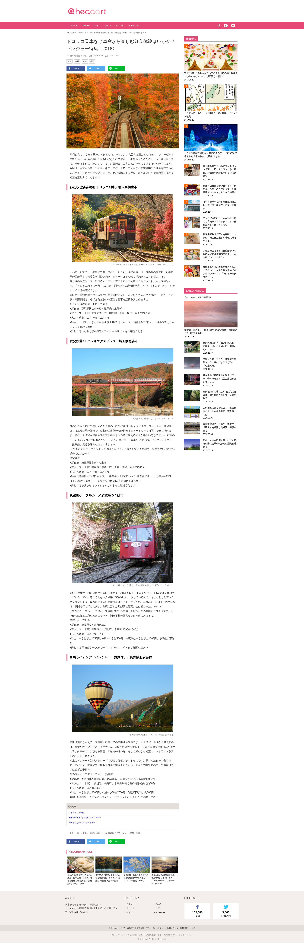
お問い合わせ (172, 928)
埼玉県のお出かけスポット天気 (82, 823)
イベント (120, 25)
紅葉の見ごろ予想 (76, 813)
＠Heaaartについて (117, 928)
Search (218, 25)
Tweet (97, 68)
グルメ (108, 25)
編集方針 (131, 928)
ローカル (86, 25)
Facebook (226, 25)
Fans (197, 914)
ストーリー (133, 25)
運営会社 (140, 928)
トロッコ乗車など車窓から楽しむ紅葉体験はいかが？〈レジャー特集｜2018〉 (108, 833)
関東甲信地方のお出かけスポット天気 (85, 817)
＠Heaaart (92, 11)
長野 (92, 61)
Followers (226, 914)
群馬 (77, 61)
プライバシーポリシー (155, 928)
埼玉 (69, 61)
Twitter (233, 25)
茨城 (85, 61)
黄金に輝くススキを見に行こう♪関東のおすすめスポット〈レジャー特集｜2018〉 (136, 878)
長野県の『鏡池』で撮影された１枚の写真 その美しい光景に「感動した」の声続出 (107, 878)
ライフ (97, 25)
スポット (73, 25)
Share (76, 68)
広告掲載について (187, 928)
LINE (117, 68)
